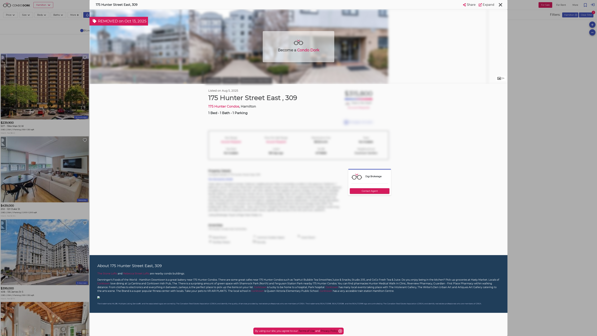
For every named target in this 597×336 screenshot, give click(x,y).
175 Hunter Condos (223, 106)
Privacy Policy (329, 330)
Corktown (230, 80)
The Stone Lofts (107, 273)
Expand (488, 5)
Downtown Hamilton (256, 80)
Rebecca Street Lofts (136, 273)
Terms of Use (306, 330)
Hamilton (213, 80)
